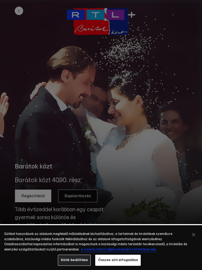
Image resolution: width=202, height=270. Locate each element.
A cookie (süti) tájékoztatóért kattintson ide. (118, 249)
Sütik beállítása (74, 260)
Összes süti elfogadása (118, 260)
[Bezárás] (193, 234)
